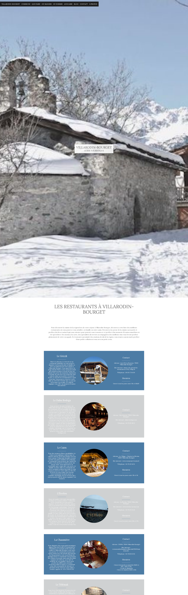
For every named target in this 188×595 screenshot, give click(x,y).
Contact (84, 4)
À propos (93, 4)
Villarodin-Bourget (11, 4)
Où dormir (57, 4)
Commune (25, 4)
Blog (76, 4)
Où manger (47, 4)
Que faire (36, 4)
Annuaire (68, 4)
